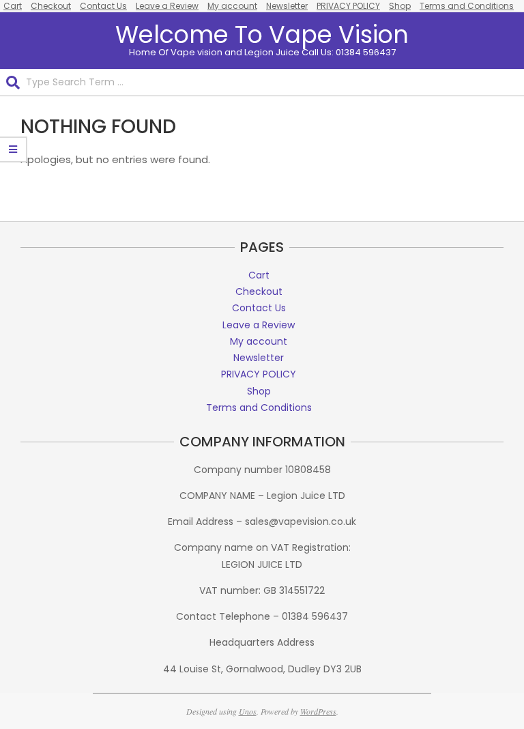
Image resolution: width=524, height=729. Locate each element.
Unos (248, 711)
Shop (400, 6)
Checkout (51, 6)
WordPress (318, 711)
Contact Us (103, 6)
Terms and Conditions (467, 6)
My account (232, 6)
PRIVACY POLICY (348, 6)
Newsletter (287, 6)
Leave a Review (167, 6)
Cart (12, 6)
